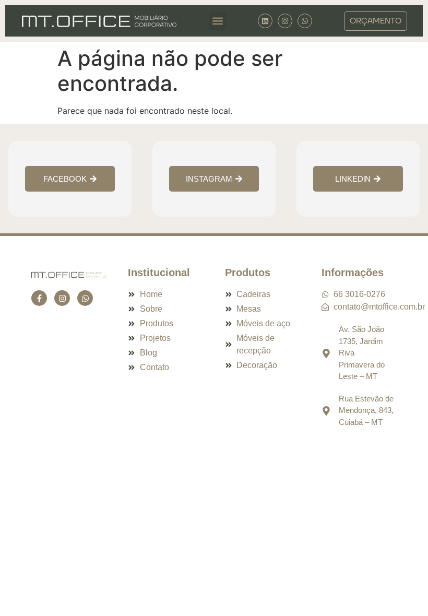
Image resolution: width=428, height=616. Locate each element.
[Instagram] (285, 21)
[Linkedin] (265, 21)
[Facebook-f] (39, 298)
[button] (218, 21)
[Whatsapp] (85, 298)
